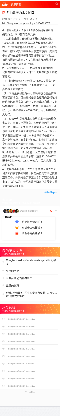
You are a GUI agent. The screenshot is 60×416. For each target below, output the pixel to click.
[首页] (5, 4)
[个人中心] (56, 4)
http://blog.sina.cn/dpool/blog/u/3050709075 (26, 23)
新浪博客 (16, 4)
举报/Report (50, 192)
